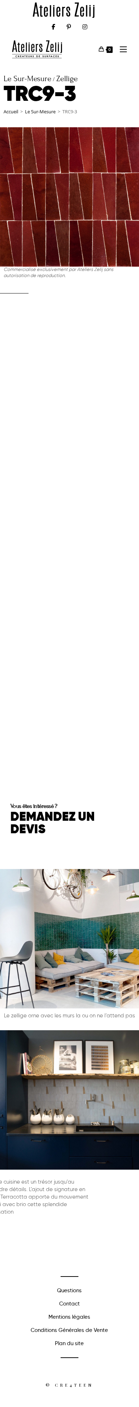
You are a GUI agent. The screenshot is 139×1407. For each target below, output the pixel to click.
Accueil (11, 111)
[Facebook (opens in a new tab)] (53, 27)
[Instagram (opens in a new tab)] (84, 27)
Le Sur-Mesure (40, 111)
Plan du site (69, 1343)
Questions (69, 1290)
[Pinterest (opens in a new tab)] (69, 27)
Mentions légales (69, 1317)
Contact (69, 1303)
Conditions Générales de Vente (69, 1330)
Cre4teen (74, 1385)
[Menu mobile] (120, 49)
